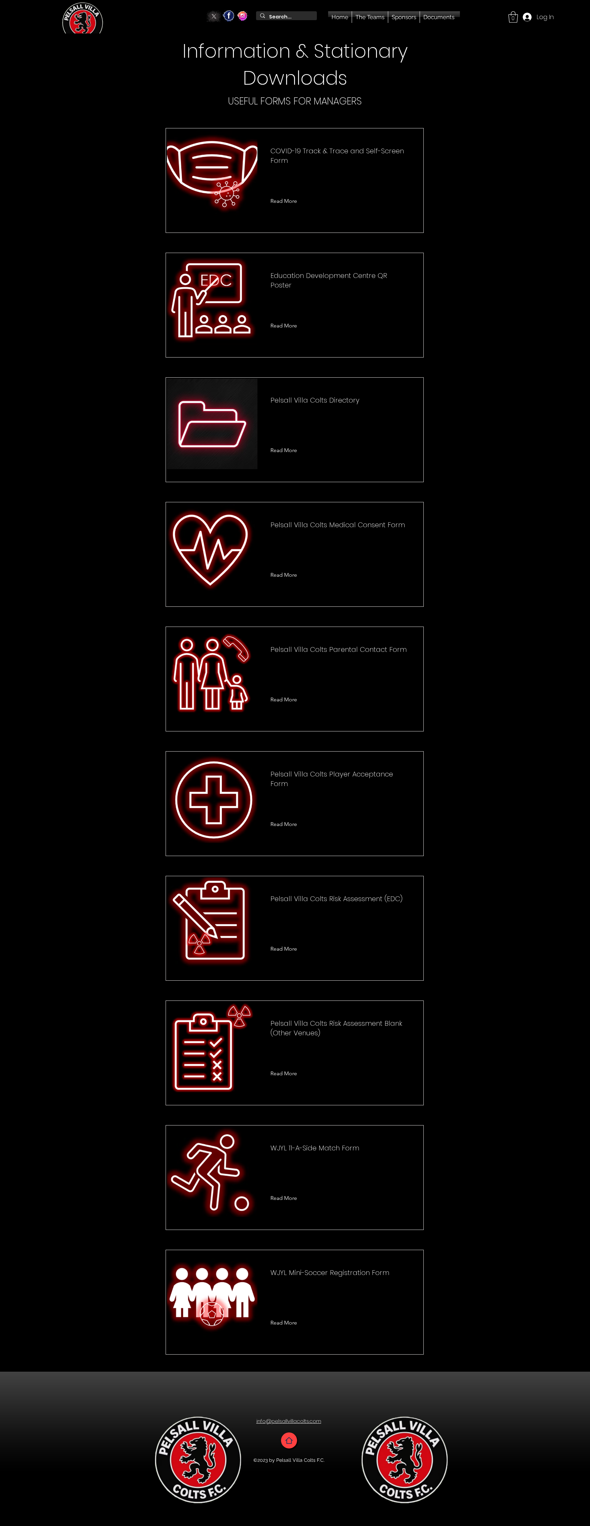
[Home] (289, 1440)
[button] (513, 17)
